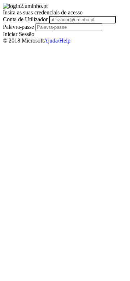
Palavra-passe (18, 27)
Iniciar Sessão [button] (18, 34)
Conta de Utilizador (25, 19)
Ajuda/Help (57, 40)
